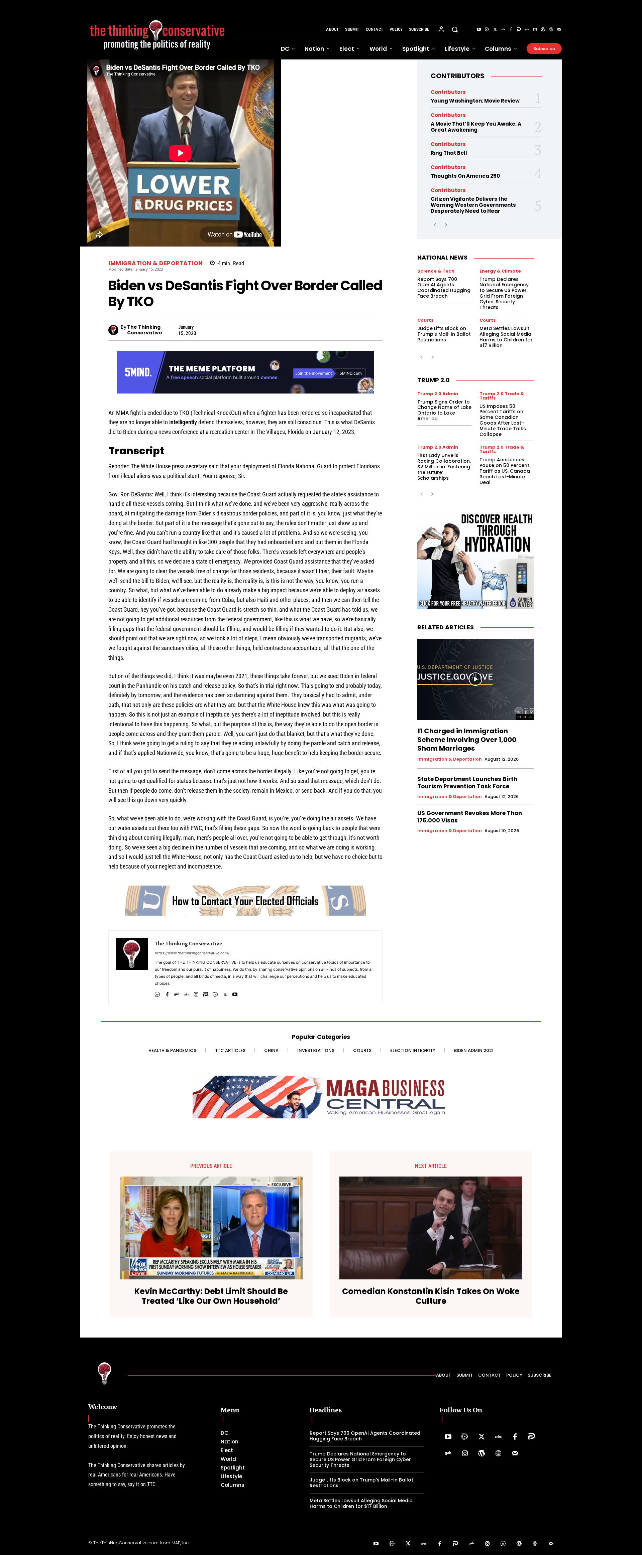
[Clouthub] (503, 1544)
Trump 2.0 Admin (437, 394)
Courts (425, 320)
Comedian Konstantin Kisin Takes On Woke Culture (431, 1296)
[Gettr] (503, 30)
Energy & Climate (500, 271)
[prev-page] (435, 225)
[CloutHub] (157, 992)
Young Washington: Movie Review (475, 100)
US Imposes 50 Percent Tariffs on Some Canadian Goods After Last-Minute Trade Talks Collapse (502, 420)
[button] (455, 29)
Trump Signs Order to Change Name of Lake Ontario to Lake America (444, 410)
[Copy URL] (329, 330)
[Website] (551, 30)
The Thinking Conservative (144, 330)
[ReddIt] (313, 330)
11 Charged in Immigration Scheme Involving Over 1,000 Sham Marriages (466, 739)
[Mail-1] (559, 30)
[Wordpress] (543, 30)
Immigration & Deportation (155, 263)
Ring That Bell (449, 152)
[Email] (344, 330)
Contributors (458, 76)
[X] (206, 330)
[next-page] (445, 225)
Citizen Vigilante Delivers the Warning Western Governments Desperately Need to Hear (473, 204)
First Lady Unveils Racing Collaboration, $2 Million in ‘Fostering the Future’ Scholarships (444, 466)
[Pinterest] (283, 330)
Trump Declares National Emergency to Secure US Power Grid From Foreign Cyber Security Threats (504, 293)
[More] (375, 330)
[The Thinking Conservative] (114, 330)
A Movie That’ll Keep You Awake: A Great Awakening (476, 126)
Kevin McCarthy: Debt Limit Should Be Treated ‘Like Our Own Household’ (211, 1296)
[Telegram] (267, 330)
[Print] (359, 330)
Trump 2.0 (433, 380)
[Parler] (519, 30)
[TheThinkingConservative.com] (157, 30)
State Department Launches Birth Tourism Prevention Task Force (467, 782)
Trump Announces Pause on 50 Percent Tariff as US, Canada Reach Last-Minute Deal (504, 470)
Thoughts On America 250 (465, 175)
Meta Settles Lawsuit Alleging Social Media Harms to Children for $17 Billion (506, 336)
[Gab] (527, 30)
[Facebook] (511, 30)
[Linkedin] (298, 330)
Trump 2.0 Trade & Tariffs (501, 396)
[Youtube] (479, 30)
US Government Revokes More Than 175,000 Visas (469, 816)
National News (442, 257)
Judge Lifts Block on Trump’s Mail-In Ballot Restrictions (444, 334)
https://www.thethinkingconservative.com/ (192, 953)
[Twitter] (495, 30)
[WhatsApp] (252, 330)
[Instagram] (535, 30)
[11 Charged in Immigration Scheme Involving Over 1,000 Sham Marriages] (475, 679)
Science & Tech (435, 271)
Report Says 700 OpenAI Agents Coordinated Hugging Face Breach (443, 287)
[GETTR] (186, 992)
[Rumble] (487, 30)
